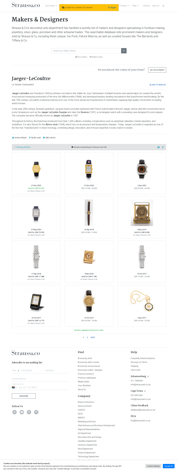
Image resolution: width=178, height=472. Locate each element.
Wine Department (85, 449)
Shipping (134, 366)
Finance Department (86, 453)
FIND (134, 6)
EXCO (80, 414)
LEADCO (81, 410)
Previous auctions (86, 374)
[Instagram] (14, 412)
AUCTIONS (50, 6)
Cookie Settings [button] (153, 466)
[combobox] (16, 369)
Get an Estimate (157, 70)
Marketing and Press (87, 421)
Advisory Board (85, 406)
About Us (82, 389)
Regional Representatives (89, 429)
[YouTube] (22, 412)
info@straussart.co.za (140, 384)
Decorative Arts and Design (89, 437)
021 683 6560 (137, 395)
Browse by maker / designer (90, 370)
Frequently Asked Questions (143, 358)
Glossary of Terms (139, 362)
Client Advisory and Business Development (96, 425)
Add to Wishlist (159, 85)
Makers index (97, 57)
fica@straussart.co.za (140, 420)
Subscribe (23, 396)
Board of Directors (86, 402)
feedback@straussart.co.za (143, 410)
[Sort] (163, 147)
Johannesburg (138, 376)
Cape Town (137, 391)
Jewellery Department (87, 441)
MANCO (81, 418)
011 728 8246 (137, 381)
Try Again (112, 7)
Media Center (83, 382)
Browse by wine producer (89, 366)
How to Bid (135, 370)
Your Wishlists (84, 385)
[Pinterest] (36, 412)
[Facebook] (29, 412)
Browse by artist (85, 358)
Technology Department (88, 456)
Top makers (82, 57)
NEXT (93, 337)
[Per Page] (159, 147)
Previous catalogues (87, 378)
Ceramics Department (87, 445)
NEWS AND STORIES (118, 6)
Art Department (84, 433)
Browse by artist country (88, 362)
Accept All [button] (169, 466)
